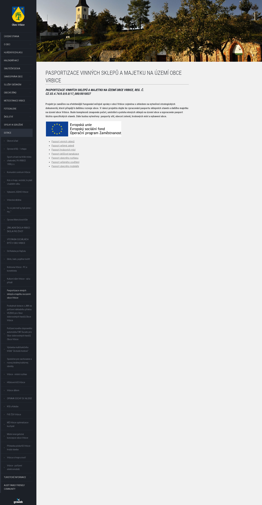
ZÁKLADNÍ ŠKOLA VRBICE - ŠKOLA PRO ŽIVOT (19, 229)
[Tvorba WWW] (18, 500)
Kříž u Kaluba (12, 406)
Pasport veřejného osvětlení (65, 162)
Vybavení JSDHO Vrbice (17, 192)
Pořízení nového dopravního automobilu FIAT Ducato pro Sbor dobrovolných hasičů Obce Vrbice (19, 334)
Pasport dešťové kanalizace (65, 153)
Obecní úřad (10, 92)
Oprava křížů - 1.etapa (16, 149)
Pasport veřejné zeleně (63, 145)
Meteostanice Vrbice (14, 100)
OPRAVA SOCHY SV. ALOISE (19, 398)
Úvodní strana (11, 36)
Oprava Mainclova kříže (17, 219)
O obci (7, 44)
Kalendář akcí (11, 60)
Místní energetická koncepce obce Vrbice (17, 436)
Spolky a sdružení (13, 124)
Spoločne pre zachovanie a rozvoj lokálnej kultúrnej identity (19, 363)
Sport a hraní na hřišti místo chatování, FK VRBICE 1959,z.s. (19, 161)
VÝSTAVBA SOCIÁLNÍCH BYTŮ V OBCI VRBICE (18, 241)
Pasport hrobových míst (64, 149)
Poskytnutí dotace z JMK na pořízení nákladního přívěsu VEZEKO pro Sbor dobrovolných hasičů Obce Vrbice (19, 313)
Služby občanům (12, 84)
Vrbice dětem (13, 390)
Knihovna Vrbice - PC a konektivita (17, 269)
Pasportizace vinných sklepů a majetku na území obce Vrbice (19, 294)
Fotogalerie (10, 108)
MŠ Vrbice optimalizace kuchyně (18, 424)
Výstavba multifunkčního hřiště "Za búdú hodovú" (18, 349)
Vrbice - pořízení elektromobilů (14, 467)
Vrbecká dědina (14, 200)
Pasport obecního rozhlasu (65, 157)
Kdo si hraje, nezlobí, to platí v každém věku (19, 182)
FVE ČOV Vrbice (14, 414)
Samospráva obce (13, 76)
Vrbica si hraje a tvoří (16, 457)
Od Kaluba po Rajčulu (16, 251)
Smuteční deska (12, 68)
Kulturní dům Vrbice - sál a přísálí (18, 280)
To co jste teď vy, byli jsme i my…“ (19, 210)
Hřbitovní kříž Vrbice (16, 382)
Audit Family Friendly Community (14, 487)
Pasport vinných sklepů (63, 141)
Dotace (7, 132)
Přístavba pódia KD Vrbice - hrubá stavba (19, 448)
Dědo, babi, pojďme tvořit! (18, 259)
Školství (8, 116)
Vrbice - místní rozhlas (17, 374)
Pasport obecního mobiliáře (65, 166)
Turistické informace (15, 477)
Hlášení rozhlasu (13, 52)
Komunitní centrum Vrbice (18, 172)
